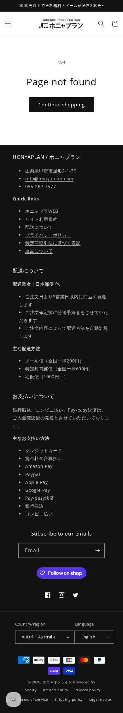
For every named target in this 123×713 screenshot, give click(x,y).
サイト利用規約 (41, 219)
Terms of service (33, 699)
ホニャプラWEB (41, 211)
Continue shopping (61, 104)
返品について (39, 251)
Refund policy (55, 690)
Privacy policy (88, 690)
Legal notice (100, 699)
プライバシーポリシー (48, 235)
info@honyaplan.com (49, 179)
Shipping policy (69, 699)
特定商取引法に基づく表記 (52, 243)
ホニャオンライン (57, 682)
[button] (8, 24)
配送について (39, 227)
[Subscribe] (97, 550)
